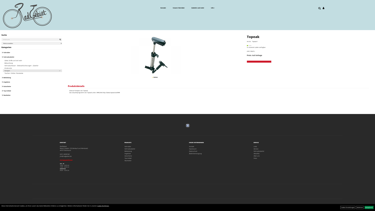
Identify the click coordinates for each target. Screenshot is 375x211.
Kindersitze (8, 68)
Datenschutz (193, 151)
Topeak (253, 36)
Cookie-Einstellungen (348, 207)
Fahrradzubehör (8, 57)
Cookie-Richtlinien (103, 206)
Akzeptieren (369, 207)
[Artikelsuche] (319, 8)
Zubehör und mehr (197, 8)
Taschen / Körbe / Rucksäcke (13, 73)
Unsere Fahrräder (179, 8)
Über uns (257, 156)
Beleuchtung (8, 63)
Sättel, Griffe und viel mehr (13, 60)
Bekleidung (7, 78)
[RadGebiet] (32, 15)
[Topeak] (155, 54)
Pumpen (7, 71)
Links (255, 146)
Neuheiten (6, 95)
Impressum (192, 149)
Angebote (6, 82)
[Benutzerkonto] (323, 8)
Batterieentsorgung (195, 153)
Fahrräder (6, 52)
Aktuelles (256, 153)
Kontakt (163, 8)
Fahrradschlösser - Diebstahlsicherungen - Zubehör (21, 66)
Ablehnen (360, 207)
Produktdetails (76, 86)
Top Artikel (7, 91)
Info (212, 8)
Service (256, 149)
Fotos (255, 158)
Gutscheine (7, 86)
